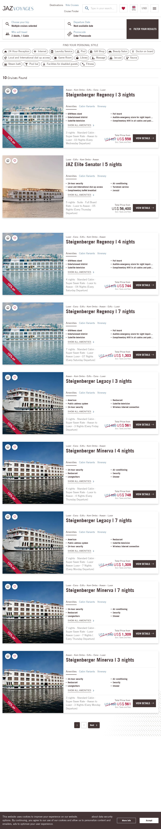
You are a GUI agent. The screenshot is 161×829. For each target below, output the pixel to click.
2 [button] (84, 725)
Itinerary (101, 106)
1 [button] (77, 725)
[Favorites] (123, 8)
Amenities (71, 106)
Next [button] (92, 725)
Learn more (85, 816)
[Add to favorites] (15, 91)
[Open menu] (154, 8)
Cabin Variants (87, 106)
